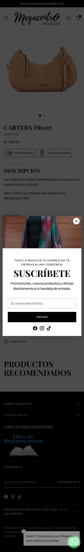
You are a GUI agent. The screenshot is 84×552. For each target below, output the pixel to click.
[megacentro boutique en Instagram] (42, 329)
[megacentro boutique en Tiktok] (48, 329)
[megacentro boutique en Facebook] (35, 329)
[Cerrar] (76, 221)
